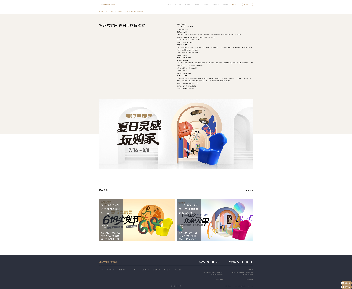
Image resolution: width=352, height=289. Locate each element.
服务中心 (207, 4)
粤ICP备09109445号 (176, 286)
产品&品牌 (178, 4)
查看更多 (248, 190)
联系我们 (178, 270)
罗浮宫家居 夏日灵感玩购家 (135, 11)
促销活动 (113, 11)
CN (233, 4)
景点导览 (246, 4)
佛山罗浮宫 (121, 11)
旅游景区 (188, 4)
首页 (169, 4)
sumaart (251, 286)
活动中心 (197, 4)
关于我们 (225, 4)
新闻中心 (216, 4)
